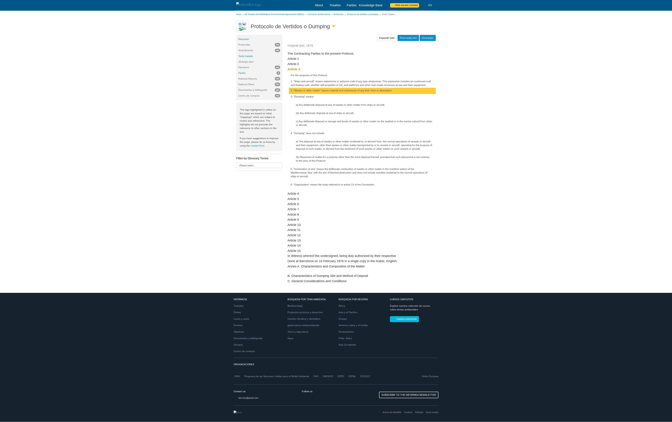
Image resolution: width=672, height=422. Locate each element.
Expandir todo (387, 37)
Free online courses (406, 5)
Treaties (335, 5)
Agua (290, 338)
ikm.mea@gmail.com (248, 398)
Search (423, 5)
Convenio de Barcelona (319, 14)
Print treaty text (408, 37)
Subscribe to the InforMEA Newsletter (409, 394)
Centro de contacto (244, 351)
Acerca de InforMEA (392, 412)
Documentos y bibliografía (248, 338)
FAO (315, 376)
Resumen (243, 39)
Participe (419, 412)
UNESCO (328, 376)
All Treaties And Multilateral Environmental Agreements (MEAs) (274, 14)
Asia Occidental (347, 344)
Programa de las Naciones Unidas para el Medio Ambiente (276, 376)
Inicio (238, 14)
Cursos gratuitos (406, 319)
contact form (257, 145)
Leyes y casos (241, 318)
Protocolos (339, 14)
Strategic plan (246, 61)
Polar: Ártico (345, 338)
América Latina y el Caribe (353, 325)
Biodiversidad (295, 305)
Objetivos (239, 331)
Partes (258, 73)
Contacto (408, 412)
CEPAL (352, 376)
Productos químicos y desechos (305, 312)
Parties (351, 5)
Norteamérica (346, 331)
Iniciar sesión (432, 412)
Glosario (238, 344)
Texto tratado (245, 56)
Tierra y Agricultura (298, 331)
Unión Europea (430, 376)
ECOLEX (365, 376)
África (342, 305)
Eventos (238, 325)
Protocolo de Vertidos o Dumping (363, 14)
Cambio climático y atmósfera (304, 318)
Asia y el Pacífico (348, 312)
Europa (343, 318)
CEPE (340, 376)
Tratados (238, 305)
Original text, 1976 (300, 45)
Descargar (427, 37)
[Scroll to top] (662, 412)
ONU (237, 376)
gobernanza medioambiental (303, 325)
